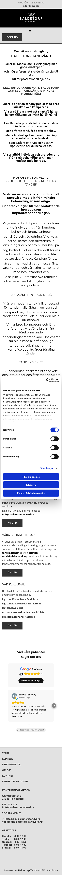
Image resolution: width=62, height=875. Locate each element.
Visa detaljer (47, 468)
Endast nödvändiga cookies (31, 493)
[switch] (54, 438)
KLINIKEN (7, 758)
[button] (20, 31)
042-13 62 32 (31, 6)
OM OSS (6, 770)
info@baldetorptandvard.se (18, 514)
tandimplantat (10, 552)
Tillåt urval (31, 485)
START (5, 753)
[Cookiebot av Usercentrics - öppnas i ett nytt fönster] (46, 380)
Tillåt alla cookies (31, 476)
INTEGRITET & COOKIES (15, 781)
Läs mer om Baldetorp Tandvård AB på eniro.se (31, 870)
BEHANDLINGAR (11, 764)
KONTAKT (7, 775)
